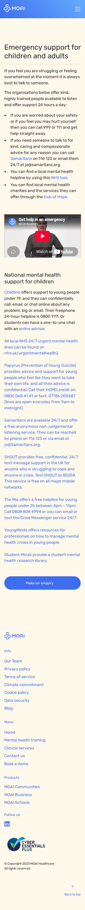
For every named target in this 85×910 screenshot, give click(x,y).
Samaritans (21, 158)
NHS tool (59, 177)
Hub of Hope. (56, 196)
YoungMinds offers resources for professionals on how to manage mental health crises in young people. (41, 536)
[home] (14, 9)
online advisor (32, 328)
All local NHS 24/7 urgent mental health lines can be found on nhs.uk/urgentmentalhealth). (41, 346)
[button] (76, 9)
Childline (12, 292)
